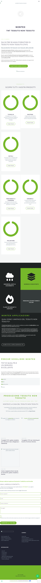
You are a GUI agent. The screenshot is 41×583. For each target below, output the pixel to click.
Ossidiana (23, 576)
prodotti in (20, 335)
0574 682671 (25, 486)
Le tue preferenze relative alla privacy (23, 580)
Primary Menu (39, 1)
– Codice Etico (3, 554)
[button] (20, 14)
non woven (22, 51)
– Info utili (3, 550)
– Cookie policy (4, 553)
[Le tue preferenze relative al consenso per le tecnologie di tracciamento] (2, 581)
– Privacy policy (4, 552)
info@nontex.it (6, 540)
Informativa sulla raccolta (13, 580)
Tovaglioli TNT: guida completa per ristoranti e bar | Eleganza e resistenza (10, 442)
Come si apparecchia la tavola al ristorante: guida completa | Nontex (9, 472)
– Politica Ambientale (5, 558)
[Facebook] (19, 568)
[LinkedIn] (21, 568)
